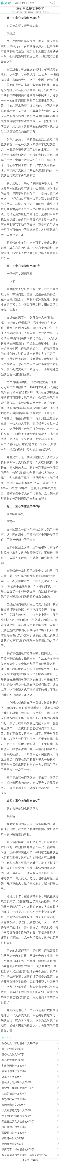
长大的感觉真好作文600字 (17, 1110)
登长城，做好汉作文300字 (17, 1082)
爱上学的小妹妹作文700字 (17, 1116)
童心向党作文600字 (13, 1049)
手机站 (25, 1159)
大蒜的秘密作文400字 (14, 1093)
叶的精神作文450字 (13, 1144)
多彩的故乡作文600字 (14, 1099)
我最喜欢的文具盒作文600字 (18, 1121)
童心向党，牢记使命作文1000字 (20, 1043)
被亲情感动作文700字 (14, 1071)
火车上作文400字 (11, 1076)
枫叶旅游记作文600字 (14, 1127)
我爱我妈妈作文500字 (14, 1132)
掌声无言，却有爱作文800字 (18, 1149)
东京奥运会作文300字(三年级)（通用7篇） (26, 1155)
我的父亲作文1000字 (13, 1104)
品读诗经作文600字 (13, 1138)
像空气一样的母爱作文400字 (18, 1088)
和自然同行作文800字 (14, 1065)
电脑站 (34, 1159)
